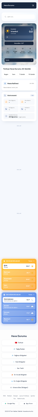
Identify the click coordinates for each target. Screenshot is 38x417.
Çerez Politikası (24, 396)
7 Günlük (22, 74)
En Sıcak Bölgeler (20, 375)
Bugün (6, 74)
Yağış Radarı (20, 349)
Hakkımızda (21, 398)
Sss (15, 398)
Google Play (11, 403)
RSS (4, 396)
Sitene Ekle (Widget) (20, 387)
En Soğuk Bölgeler (20, 381)
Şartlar (33, 396)
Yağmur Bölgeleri (20, 355)
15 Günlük (32, 74)
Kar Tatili (20, 368)
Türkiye (19, 342)
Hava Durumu (9, 5)
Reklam (9, 396)
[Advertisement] (19, 146)
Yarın (13, 74)
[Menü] (33, 5)
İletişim (15, 396)
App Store (29, 403)
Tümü (30, 261)
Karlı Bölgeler (20, 362)
